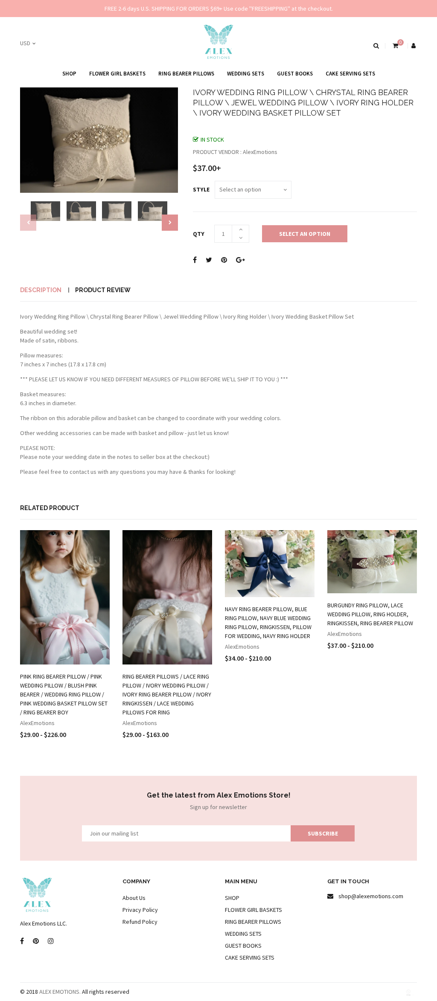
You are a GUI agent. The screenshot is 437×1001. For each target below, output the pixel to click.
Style (201, 189)
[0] (394, 45)
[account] (414, 45)
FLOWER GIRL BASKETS (117, 73)
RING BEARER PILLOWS (186, 73)
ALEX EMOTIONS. (60, 991)
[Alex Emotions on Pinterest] (36, 941)
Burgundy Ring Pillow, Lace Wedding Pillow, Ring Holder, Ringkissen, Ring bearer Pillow (370, 614)
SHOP (69, 73)
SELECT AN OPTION (304, 234)
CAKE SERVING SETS (350, 73)
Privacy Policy (140, 910)
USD (25, 43)
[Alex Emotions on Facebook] (22, 941)
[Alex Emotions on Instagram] (51, 941)
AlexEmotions (37, 723)
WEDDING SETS (245, 73)
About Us (134, 898)
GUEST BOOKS (295, 73)
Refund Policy (139, 922)
